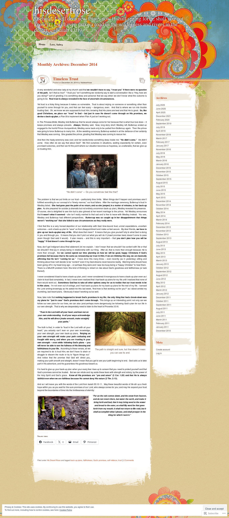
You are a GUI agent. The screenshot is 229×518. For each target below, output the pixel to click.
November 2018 (163, 134)
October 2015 (162, 175)
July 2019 (160, 127)
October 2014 (162, 208)
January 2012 (162, 293)
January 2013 (162, 264)
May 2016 (160, 156)
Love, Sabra (56, 44)
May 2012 (160, 282)
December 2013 (163, 227)
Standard (141, 80)
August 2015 (162, 182)
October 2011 (162, 301)
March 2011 (161, 319)
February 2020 (162, 119)
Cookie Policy (66, 509)
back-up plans (76, 460)
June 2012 (161, 278)
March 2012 (161, 289)
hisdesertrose (62, 9)
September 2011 (163, 304)
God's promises (99, 460)
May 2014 (160, 212)
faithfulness (87, 460)
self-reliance (112, 460)
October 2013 (162, 234)
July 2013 (160, 245)
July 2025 (160, 104)
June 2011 (161, 315)
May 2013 (160, 252)
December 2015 (163, 167)
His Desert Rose (54, 460)
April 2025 (160, 112)
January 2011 (162, 326)
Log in (159, 353)
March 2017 (161, 138)
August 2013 (162, 241)
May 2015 (160, 193)
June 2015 (161, 190)
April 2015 (160, 197)
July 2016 (160, 153)
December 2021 (163, 116)
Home (42, 44)
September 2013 (163, 238)
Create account (163, 349)
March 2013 (161, 260)
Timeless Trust (65, 79)
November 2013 (163, 230)
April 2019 (160, 130)
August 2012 (162, 275)
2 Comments (128, 460)
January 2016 (162, 164)
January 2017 (162, 145)
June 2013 (161, 249)
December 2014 (163, 201)
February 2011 (162, 323)
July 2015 (160, 186)
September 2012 (163, 271)
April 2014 (160, 215)
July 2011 (160, 312)
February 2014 (162, 223)
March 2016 (161, 160)
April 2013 (160, 256)
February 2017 (162, 141)
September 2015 (163, 178)
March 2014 (161, 219)
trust (120, 460)
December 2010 (163, 330)
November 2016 (163, 149)
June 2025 (161, 108)
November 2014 (163, 204)
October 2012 (162, 267)
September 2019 (163, 123)
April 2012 (160, 286)
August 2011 (162, 308)
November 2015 (163, 171)
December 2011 (163, 297)
